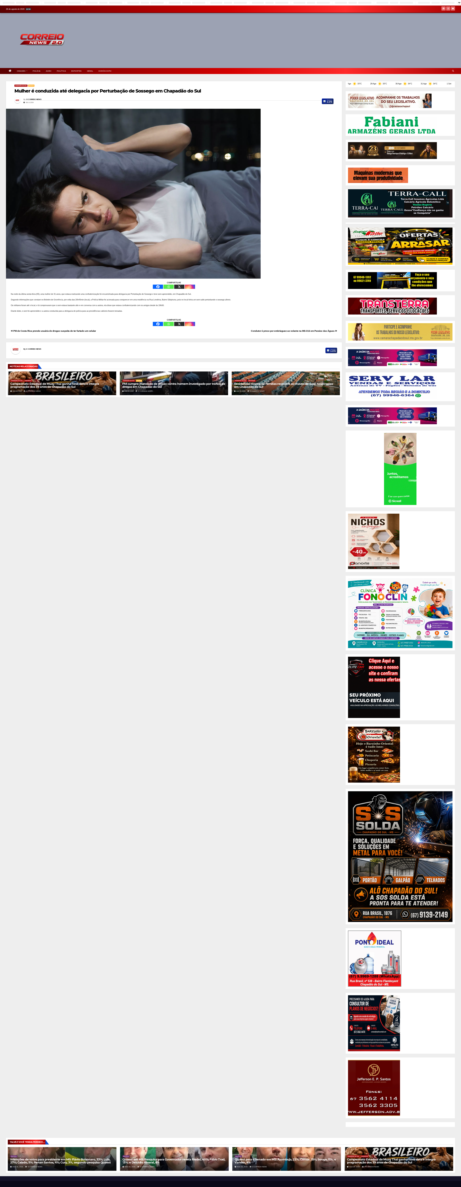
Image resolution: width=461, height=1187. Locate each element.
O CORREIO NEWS (33, 99)
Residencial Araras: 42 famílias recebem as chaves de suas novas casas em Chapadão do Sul (283, 385)
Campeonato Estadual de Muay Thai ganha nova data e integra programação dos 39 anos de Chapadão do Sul (54, 385)
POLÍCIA (37, 71)
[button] (453, 71)
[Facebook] (158, 287)
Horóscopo (105, 71)
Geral (90, 71)
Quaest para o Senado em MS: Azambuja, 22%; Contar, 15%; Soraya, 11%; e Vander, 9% (285, 1161)
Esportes (76, 71)
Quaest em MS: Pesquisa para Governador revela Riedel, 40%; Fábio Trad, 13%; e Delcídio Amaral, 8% (173, 1161)
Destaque (252, 380)
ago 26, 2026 (17, 1167)
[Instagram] (190, 287)
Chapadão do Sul (21, 85)
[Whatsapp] (169, 287)
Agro (49, 71)
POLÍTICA (61, 71)
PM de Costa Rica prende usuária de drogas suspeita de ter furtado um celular (55, 331)
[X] (179, 287)
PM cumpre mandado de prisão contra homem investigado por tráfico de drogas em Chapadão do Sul (173, 385)
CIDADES (21, 71)
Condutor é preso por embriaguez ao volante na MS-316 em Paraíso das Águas (293, 331)
